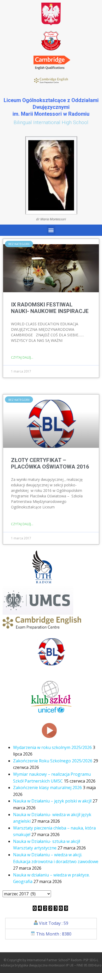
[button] (51, 230)
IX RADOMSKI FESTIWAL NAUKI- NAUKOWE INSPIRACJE (50, 307)
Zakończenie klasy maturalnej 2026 (47, 787)
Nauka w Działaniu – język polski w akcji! (52, 801)
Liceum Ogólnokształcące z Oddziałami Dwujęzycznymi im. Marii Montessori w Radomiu (51, 107)
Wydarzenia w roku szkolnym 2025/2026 (52, 747)
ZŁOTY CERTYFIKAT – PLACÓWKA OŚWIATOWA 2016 (50, 463)
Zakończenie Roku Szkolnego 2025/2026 (52, 761)
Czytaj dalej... (22, 357)
